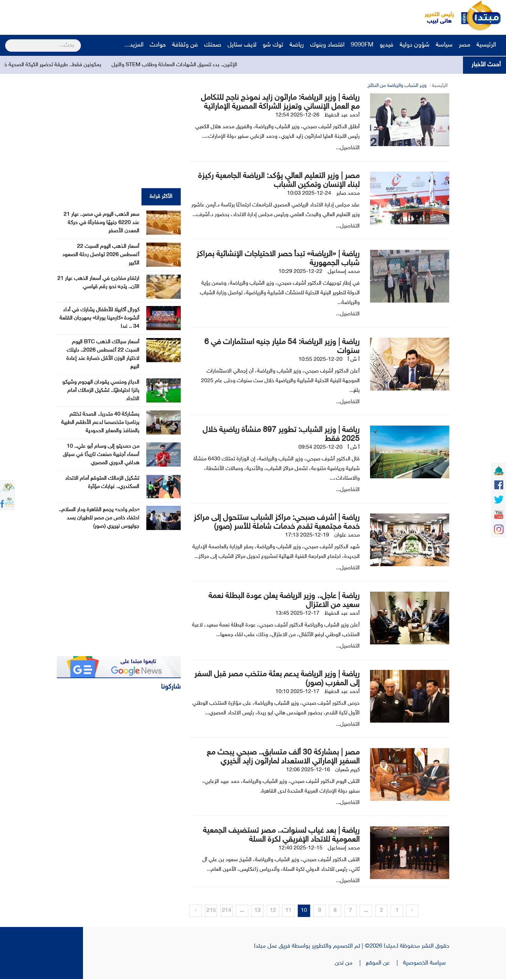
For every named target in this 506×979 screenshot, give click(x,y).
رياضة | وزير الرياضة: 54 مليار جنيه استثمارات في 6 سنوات (282, 346)
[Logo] (435, 15)
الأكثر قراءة (161, 196)
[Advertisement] (129, 15)
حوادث (158, 45)
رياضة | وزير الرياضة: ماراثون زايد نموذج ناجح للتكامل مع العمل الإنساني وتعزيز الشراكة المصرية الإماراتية (280, 102)
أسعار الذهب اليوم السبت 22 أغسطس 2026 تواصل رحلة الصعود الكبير (100, 254)
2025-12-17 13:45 (297, 613)
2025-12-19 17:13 (307, 535)
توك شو (273, 45)
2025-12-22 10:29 (300, 271)
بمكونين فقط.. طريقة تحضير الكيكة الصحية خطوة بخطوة (78, 65)
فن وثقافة (185, 45)
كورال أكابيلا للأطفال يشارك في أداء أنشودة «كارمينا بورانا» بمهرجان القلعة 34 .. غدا (99, 318)
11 (288, 910)
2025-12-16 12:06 (308, 770)
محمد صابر (348, 193)
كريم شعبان (347, 770)
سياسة (444, 45)
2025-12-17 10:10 (297, 692)
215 (211, 910)
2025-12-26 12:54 (297, 115)
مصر (464, 45)
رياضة (296, 45)
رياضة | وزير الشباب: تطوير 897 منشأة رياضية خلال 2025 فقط (281, 434)
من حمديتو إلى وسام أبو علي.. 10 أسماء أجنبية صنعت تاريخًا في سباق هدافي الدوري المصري (101, 454)
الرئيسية (487, 45)
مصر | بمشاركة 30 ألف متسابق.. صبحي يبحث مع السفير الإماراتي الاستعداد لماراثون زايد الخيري (283, 757)
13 (257, 910)
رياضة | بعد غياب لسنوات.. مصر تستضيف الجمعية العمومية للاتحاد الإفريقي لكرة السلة (281, 835)
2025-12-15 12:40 (300, 848)
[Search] (8, 41)
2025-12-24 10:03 (309, 193)
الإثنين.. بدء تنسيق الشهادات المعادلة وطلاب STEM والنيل (212, 65)
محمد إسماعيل (344, 271)
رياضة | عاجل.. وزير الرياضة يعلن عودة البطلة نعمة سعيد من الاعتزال (284, 600)
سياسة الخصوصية (426, 963)
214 (226, 910)
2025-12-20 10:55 (320, 359)
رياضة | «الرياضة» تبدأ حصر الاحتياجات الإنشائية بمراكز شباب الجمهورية (278, 258)
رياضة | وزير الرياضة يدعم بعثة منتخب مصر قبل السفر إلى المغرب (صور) (277, 679)
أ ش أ (354, 359)
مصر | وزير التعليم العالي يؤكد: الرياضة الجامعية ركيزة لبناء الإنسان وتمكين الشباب (279, 180)
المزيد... (134, 45)
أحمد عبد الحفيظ (342, 115)
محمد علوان (347, 535)
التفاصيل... (348, 148)
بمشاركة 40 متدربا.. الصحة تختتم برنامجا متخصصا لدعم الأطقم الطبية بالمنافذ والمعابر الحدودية (100, 422)
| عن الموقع (384, 963)
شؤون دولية (415, 45)
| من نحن (350, 963)
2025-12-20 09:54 (320, 447)
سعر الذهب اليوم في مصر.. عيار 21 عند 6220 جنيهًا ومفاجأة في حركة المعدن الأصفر (101, 222)
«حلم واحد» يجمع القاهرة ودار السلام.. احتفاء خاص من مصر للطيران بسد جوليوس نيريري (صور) (99, 518)
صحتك (212, 45)
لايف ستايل (242, 45)
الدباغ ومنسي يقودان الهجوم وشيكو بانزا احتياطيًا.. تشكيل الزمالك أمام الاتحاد (100, 390)
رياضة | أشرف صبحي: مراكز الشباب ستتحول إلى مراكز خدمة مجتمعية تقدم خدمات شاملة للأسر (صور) (277, 522)
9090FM (362, 45)
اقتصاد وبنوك (327, 45)
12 (273, 910)
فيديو (386, 45)
